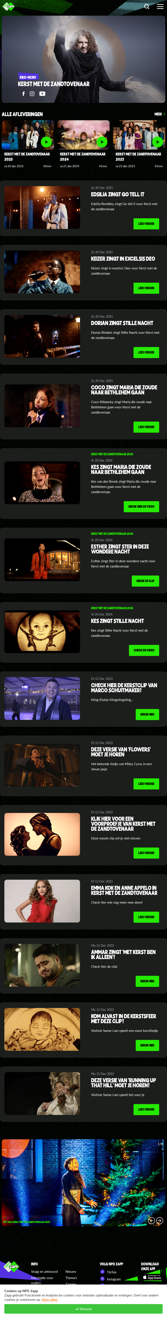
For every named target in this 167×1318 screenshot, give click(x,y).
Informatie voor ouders (42, 1280)
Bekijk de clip (145, 581)
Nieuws (70, 1271)
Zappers (71, 1284)
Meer (158, 114)
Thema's (71, 1278)
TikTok (111, 1272)
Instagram (113, 1279)
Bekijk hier (147, 714)
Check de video (144, 650)
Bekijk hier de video (141, 506)
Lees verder (146, 223)
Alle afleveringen (22, 114)
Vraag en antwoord (44, 1271)
